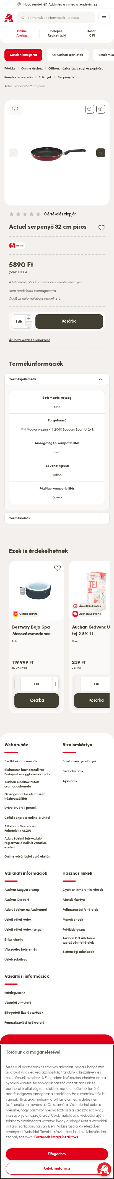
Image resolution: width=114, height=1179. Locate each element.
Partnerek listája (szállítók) (56, 1137)
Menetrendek (73, 919)
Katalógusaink (14, 993)
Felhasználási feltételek (80, 910)
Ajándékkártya (74, 900)
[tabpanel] (57, 446)
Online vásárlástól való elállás (27, 856)
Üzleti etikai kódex (18, 919)
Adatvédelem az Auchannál (25, 910)
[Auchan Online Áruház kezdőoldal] (8, 17)
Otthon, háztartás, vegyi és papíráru (75, 68)
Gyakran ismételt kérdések (83, 890)
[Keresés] (23, 17)
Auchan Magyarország (21, 890)
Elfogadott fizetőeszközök (23, 1013)
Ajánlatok (70, 781)
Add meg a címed (61, 4)
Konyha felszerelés (18, 77)
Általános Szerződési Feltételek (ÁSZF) (20, 828)
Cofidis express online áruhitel (27, 818)
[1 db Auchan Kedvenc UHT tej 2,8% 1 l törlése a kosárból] (77, 684)
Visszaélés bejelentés (20, 949)
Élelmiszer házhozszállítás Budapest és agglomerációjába (27, 772)
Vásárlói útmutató (17, 1003)
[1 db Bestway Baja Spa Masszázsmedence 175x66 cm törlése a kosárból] (18, 684)
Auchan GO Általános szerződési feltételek (79, 940)
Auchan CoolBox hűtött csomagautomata (21, 784)
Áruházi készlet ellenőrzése (29, 340)
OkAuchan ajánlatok (67, 55)
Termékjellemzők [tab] (22, 379)
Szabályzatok (73, 771)
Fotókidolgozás (74, 929)
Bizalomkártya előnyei (79, 761)
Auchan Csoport (16, 900)
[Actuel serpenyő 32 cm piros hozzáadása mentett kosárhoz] (102, 227)
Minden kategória (23, 55)
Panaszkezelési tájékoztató (24, 1022)
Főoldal (9, 68)
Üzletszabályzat (16, 959)
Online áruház (32, 68)
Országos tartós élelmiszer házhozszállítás (24, 796)
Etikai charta (13, 939)
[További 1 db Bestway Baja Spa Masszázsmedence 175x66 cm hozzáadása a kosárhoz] (55, 684)
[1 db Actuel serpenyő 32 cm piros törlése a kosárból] (28, 324)
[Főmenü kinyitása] (104, 17)
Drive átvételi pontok (20, 808)
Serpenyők (66, 77)
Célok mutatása (57, 1168)
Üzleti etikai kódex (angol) (24, 929)
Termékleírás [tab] (19, 518)
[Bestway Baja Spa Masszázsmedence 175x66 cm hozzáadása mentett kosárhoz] (57, 567)
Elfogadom (57, 1154)
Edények (45, 77)
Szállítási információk (20, 761)
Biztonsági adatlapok (78, 952)
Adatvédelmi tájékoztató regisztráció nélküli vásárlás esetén (25, 842)
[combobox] (56, 17)
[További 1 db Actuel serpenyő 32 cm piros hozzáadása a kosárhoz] (28, 318)
